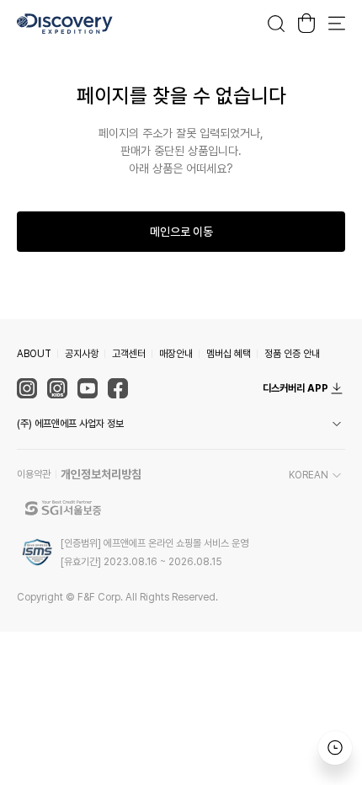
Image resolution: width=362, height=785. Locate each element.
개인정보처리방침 (101, 474)
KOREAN (308, 475)
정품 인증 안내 (292, 354)
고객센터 (129, 354)
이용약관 (34, 474)
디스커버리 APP (295, 388)
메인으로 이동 (181, 231)
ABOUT (34, 354)
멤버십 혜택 (228, 354)
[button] (181, 423)
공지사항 (81, 354)
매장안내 (176, 354)
